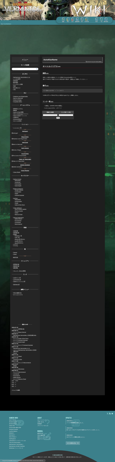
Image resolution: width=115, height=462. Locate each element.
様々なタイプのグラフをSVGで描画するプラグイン (79, 430)
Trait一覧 (17, 237)
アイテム (15, 245)
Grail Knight (18, 185)
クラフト (15, 244)
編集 (63, 21)
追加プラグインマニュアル (44, 439)
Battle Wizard (18, 218)
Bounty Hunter (19, 211)
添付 (82, 21)
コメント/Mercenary (18, 369)
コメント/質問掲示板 (18, 329)
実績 (14, 86)
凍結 (68, 21)
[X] (107, 414)
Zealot (16, 212)
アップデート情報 (18, 84)
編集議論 (15, 268)
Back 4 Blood (12, 420)
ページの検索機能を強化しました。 (75, 422)
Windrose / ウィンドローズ (16, 448)
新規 (96, 21)
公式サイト (16, 277)
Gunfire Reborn (13, 431)
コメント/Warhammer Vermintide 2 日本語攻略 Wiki (24, 350)
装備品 (15, 234)
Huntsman (17, 182)
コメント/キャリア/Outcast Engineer (23, 345)
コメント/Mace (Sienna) (19, 332)
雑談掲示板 (16, 266)
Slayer (16, 193)
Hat (16, 241)
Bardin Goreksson (18, 188)
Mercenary (18, 180)
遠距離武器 (16, 232)
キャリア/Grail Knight (19, 342)
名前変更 (86, 21)
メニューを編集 (16, 390)
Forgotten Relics (17, 101)
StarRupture (12, 438)
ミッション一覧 (17, 128)
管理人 (72, 79)
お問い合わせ (40, 422)
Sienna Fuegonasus (18, 217)
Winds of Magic (17, 100)
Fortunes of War (17, 359)
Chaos (15, 254)
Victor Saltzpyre (17, 208)
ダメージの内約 (17, 121)
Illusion (17, 239)
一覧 (101, 21)
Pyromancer (18, 220)
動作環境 (15, 82)
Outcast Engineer (19, 195)
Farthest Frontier (13, 429)
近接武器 (15, 231)
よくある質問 (16, 79)
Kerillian (15, 198)
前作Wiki (15, 284)
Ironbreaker (18, 191)
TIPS (14, 89)
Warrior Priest (18, 214)
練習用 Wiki (40, 433)
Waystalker (18, 199)
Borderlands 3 (13, 422)
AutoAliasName (50, 59)
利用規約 (39, 423)
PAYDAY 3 (11, 433)
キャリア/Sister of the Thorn (20, 338)
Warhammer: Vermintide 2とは (21, 77)
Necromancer (18, 224)
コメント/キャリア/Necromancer (22, 362)
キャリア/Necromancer (19, 372)
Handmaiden (18, 201)
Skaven (15, 252)
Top (2, 24)
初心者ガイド (16, 88)
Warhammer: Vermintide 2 (16, 444)
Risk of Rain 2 (12, 437)
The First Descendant (14, 442)
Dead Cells (12, 425)
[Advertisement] (57, 40)
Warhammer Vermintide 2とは (21, 348)
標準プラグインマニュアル (44, 437)
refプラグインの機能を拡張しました (76, 437)
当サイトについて (41, 420)
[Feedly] (112, 414)
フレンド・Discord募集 (19, 271)
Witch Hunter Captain (20, 209)
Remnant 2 (12, 435)
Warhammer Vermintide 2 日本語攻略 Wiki (24, 335)
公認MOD (16, 117)
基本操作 (15, 80)
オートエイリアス (50, 66)
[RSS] (110, 414)
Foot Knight (18, 184)
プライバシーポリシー (42, 425)
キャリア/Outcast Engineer (20, 340)
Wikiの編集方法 (17, 293)
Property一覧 (18, 236)
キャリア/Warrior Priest (19, 379)
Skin (16, 243)
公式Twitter (16, 279)
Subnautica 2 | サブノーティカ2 (17, 440)
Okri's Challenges (18, 114)
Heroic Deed (16, 115)
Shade (16, 203)
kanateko (10, 460)
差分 (73, 21)
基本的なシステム (18, 108)
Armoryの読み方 (17, 119)
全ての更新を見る (71, 443)
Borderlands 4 (13, 423)
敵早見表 (15, 257)
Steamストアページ (18, 281)
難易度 (15, 110)
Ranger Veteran (19, 190)
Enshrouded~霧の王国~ (15, 427)
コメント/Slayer (17, 356)
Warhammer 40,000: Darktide (17, 446)
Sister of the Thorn (20, 205)
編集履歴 (77, 21)
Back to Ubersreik (18, 98)
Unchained (18, 222)
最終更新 (106, 21)
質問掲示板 (16, 264)
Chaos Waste (16, 172)
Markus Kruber (17, 179)
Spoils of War (16, 112)
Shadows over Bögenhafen (20, 96)
